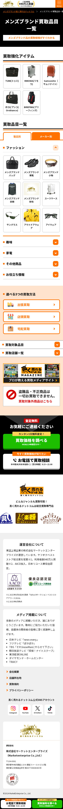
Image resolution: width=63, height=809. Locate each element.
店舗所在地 (15, 678)
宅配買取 (23, 328)
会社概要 (14, 671)
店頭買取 (23, 316)
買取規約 (14, 684)
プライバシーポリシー (21, 690)
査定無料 (31, 421)
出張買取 (23, 304)
